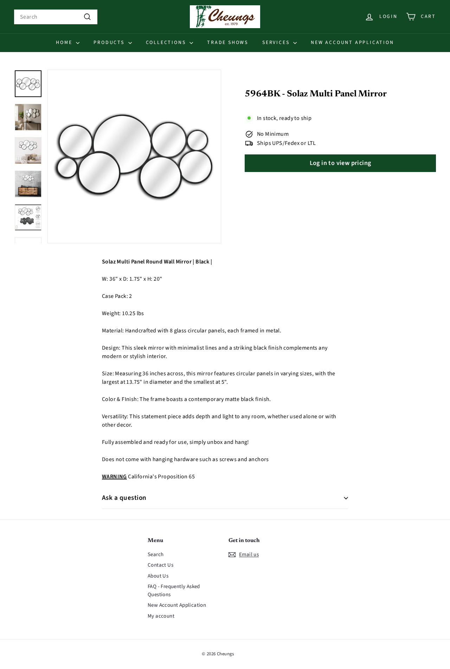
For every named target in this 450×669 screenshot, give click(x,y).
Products (110, 42)
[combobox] (55, 16)
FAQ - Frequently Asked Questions (174, 590)
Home (65, 42)
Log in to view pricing (340, 163)
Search (155, 554)
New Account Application (352, 42)
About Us (158, 576)
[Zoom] (134, 156)
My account (161, 616)
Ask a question (124, 498)
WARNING (114, 476)
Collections (167, 42)
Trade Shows (227, 42)
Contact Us (160, 565)
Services (276, 42)
